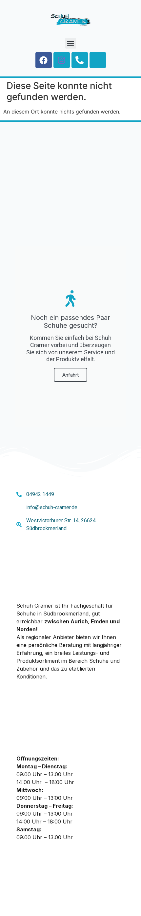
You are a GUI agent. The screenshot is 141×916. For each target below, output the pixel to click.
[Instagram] (61, 60)
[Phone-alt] (79, 60)
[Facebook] (43, 60)
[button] (70, 43)
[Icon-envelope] (98, 60)
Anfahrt (70, 375)
